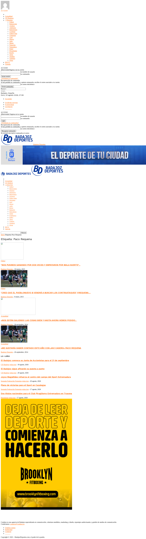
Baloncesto (13, 24)
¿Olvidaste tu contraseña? (9, 78)
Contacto (9, 107)
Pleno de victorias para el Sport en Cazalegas (23, 385)
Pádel (11, 49)
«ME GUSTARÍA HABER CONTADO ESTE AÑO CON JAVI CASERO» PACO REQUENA (41, 348)
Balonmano (13, 30)
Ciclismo (12, 32)
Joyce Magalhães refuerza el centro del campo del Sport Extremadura (36, 377)
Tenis (11, 55)
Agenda (7, 64)
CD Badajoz (9, 18)
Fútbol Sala (13, 33)
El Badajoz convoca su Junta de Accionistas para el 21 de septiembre (35, 360)
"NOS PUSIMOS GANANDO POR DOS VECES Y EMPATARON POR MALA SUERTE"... (40, 265)
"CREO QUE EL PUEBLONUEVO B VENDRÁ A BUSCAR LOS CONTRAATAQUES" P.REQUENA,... (46, 293)
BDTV (7, 62)
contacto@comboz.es (17, 524)
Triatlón (12, 57)
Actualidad (9, 16)
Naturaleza (13, 47)
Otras (11, 60)
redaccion (13, 365)
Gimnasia (12, 35)
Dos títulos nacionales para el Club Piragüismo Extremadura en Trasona (36, 393)
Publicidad (9, 105)
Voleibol (12, 58)
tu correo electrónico (27, 84)
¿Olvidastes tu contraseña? (10, 123)
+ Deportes (9, 20)
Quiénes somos (11, 103)
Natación (12, 45)
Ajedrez (12, 26)
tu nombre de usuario (28, 72)
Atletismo (12, 28)
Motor (11, 43)
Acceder (8, 99)
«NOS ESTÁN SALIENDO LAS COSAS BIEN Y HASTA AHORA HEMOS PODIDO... (39, 320)
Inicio (3, 235)
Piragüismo (13, 51)
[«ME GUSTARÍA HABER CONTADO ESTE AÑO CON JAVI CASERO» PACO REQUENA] (14, 342)
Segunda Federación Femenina (11, 381)
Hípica (11, 39)
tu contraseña (25, 74)
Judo (11, 41)
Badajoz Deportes (7, 269)
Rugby (11, 53)
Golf (11, 37)
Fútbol (11, 22)
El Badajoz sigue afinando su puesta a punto (22, 369)
